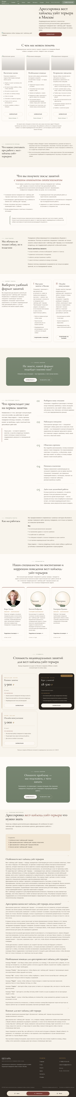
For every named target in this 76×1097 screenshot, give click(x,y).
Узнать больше (12, 118)
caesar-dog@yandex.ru (65, 1064)
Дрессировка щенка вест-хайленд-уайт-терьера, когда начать (27, 842)
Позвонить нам (45, 380)
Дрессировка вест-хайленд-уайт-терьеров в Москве (24, 844)
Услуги (23, 2)
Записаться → (30, 380)
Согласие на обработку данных (66, 1087)
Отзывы (42, 2)
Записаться (50, 34)
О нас (41, 1064)
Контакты (35, 2)
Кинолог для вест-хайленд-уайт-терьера (21, 847)
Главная (13, 2)
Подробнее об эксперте (10, 633)
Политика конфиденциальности (50, 1087)
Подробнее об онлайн (63, 337)
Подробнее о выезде (41, 337)
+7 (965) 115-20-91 (68, 2)
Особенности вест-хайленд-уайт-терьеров (21, 840)
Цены (29, 2)
